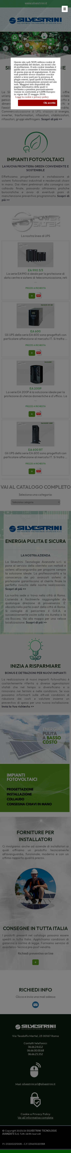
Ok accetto (49, 102)
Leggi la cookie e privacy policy (32, 97)
